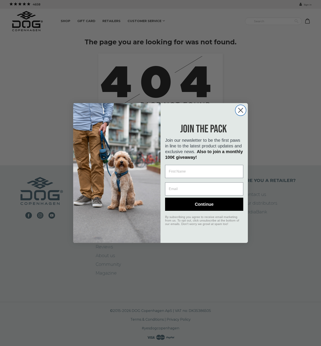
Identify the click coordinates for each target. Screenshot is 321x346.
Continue (204, 204)
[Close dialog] (240, 110)
